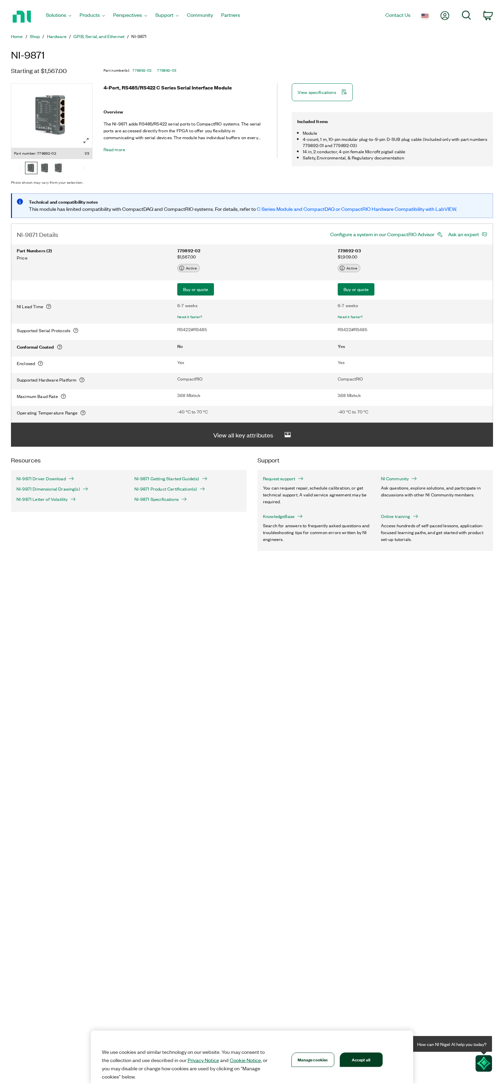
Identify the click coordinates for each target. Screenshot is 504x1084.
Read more (114, 149)
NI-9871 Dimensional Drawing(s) (48, 489)
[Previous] (19, 168)
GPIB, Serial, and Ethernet (98, 36)
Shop (35, 36)
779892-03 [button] (166, 70)
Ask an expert (463, 234)
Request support (279, 478)
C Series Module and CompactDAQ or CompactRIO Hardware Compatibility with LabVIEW (356, 208)
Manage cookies (313, 1059)
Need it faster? (190, 317)
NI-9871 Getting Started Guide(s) (166, 478)
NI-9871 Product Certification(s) (165, 489)
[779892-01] (58, 169)
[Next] (84, 168)
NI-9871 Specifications (156, 499)
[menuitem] (58, 16)
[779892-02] (31, 169)
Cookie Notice (245, 1060)
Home (17, 36)
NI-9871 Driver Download (41, 478)
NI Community (395, 478)
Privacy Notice (203, 1060)
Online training (395, 516)
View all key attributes (243, 435)
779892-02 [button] (142, 70)
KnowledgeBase (279, 516)
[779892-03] (45, 169)
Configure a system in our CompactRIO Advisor (382, 234)
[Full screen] (86, 140)
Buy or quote (195, 289)
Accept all (361, 1059)
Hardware (57, 36)
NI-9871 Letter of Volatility (42, 499)
